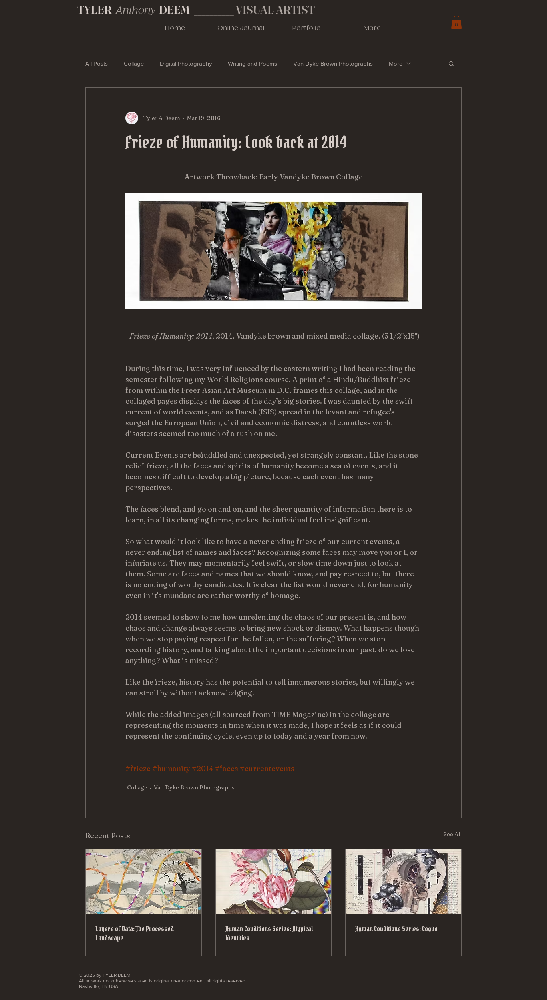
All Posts (96, 63)
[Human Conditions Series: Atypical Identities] (274, 881)
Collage (134, 63)
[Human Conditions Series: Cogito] (403, 881)
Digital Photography (186, 63)
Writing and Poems (252, 63)
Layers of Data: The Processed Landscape (134, 933)
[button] (451, 63)
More (395, 63)
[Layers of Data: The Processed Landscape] (143, 881)
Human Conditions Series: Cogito (396, 928)
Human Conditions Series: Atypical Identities (269, 933)
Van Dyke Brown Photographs (333, 63)
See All (452, 834)
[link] (456, 22)
